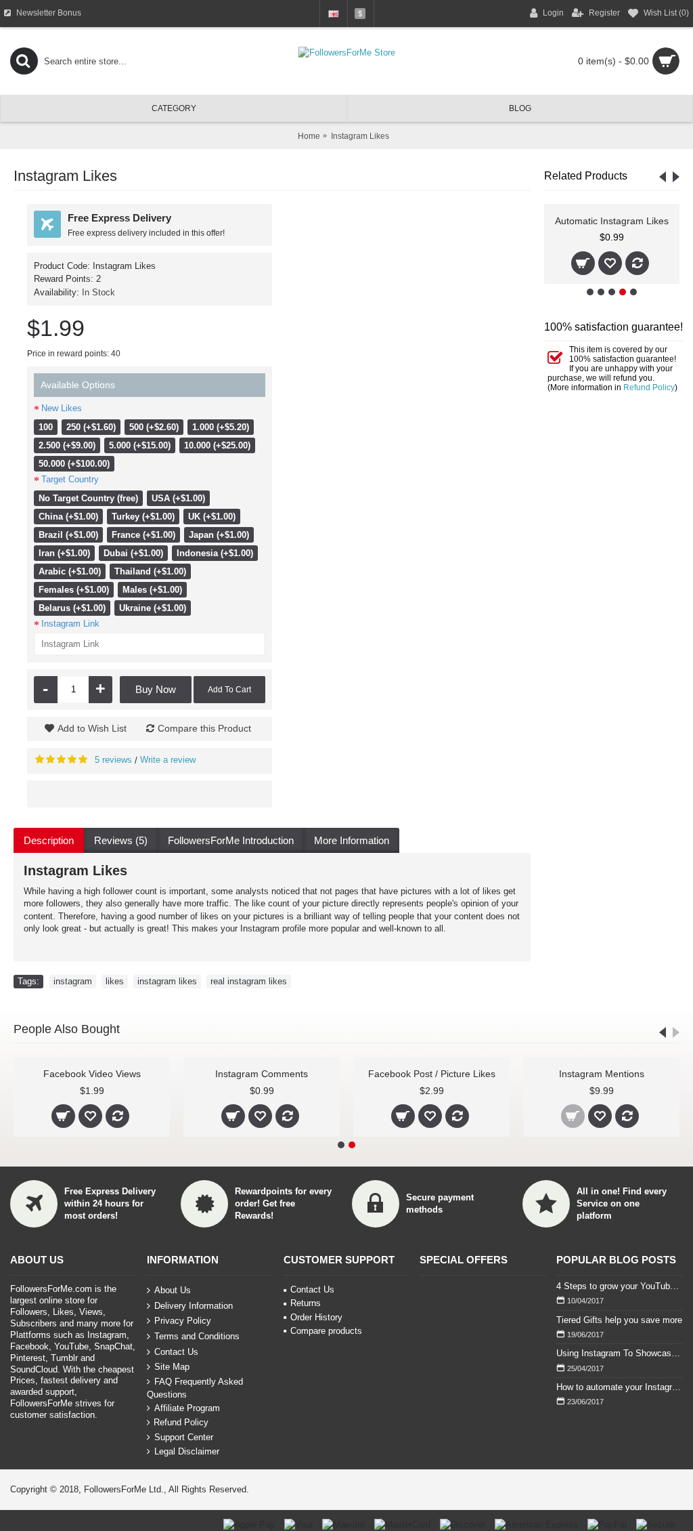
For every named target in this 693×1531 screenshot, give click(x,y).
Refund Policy (649, 387)
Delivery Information (193, 1306)
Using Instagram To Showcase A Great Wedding (619, 1353)
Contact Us (176, 1351)
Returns (305, 1303)
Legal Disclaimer (186, 1451)
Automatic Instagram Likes (612, 220)
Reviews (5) (121, 840)
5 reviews (113, 760)
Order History (316, 1317)
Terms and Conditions (197, 1336)
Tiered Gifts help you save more (619, 1320)
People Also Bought (67, 1029)
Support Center (183, 1437)
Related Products (585, 176)
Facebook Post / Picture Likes (431, 1073)
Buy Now (155, 689)
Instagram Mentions (601, 1073)
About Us (172, 1290)
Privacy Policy (182, 1321)
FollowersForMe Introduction (231, 840)
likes (115, 981)
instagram (72, 981)
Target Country (70, 479)
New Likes (61, 408)
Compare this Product (204, 728)
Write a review (168, 760)
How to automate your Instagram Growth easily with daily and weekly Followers (619, 1387)
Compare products (326, 1331)
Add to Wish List (92, 728)
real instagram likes (248, 981)
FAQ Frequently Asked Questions (195, 1388)
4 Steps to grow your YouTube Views (619, 1286)
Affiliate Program (187, 1408)
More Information (351, 840)
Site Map (171, 1367)
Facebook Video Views (92, 1073)
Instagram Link (70, 623)
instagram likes (167, 981)
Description (49, 840)
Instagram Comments (261, 1073)
